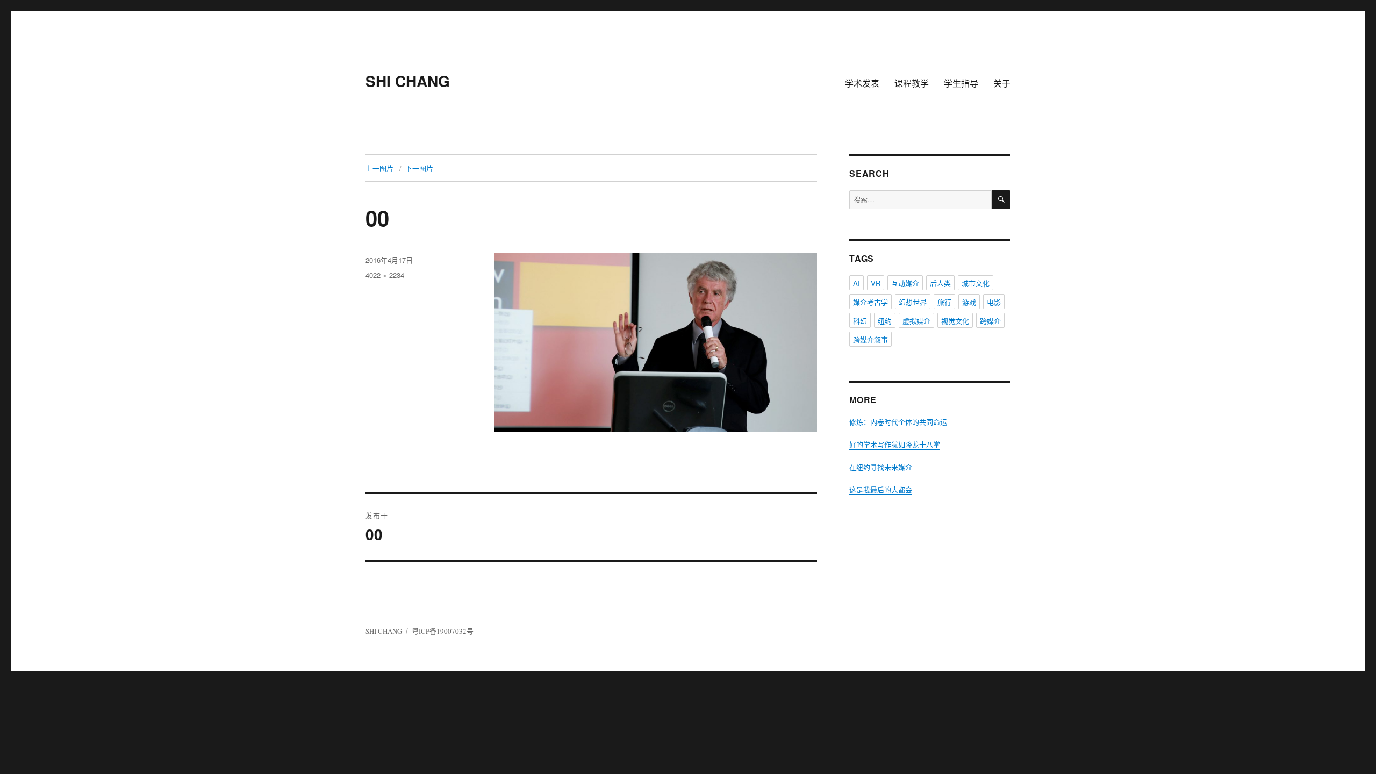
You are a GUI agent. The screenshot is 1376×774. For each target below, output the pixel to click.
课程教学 (911, 83)
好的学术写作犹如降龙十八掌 (894, 444)
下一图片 (419, 168)
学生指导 (961, 83)
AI (856, 283)
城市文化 (976, 283)
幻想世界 (913, 302)
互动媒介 (905, 283)
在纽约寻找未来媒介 (880, 467)
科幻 (860, 321)
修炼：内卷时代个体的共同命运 (898, 422)
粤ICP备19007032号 (443, 631)
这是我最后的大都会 (880, 489)
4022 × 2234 (385, 275)
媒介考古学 (870, 302)
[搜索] (1001, 199)
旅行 (944, 302)
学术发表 (862, 83)
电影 (994, 302)
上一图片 (379, 168)
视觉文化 (955, 321)
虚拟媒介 (916, 321)
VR (875, 283)
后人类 (940, 283)
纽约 (885, 321)
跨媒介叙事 (870, 339)
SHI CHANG (408, 81)
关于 (1001, 83)
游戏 (969, 302)
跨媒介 (990, 321)
